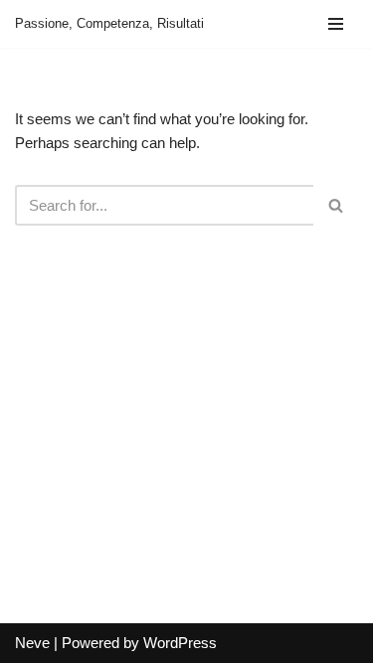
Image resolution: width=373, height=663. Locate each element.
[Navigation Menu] (335, 24)
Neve (32, 642)
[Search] (335, 205)
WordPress (180, 642)
